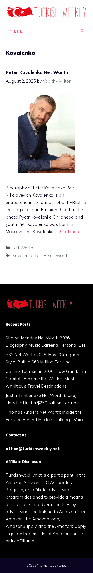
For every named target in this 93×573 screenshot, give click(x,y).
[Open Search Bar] (82, 31)
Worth (62, 255)
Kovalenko (22, 255)
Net (38, 255)
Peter (49, 255)
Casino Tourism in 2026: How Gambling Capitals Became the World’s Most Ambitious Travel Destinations (46, 379)
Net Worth (22, 248)
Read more (69, 231)
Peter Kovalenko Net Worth (37, 72)
